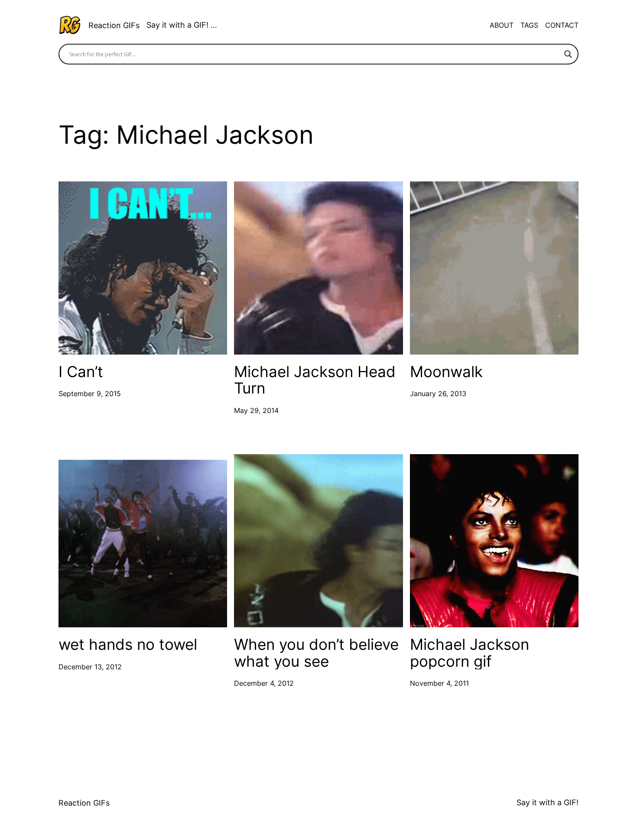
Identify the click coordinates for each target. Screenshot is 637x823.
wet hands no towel (127, 644)
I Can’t (80, 371)
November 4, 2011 (439, 683)
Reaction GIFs (114, 25)
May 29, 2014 (256, 410)
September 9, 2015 (89, 393)
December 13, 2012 (90, 666)
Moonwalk (446, 371)
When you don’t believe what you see (316, 652)
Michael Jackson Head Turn (315, 380)
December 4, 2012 (264, 683)
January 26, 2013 (438, 393)
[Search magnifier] (568, 54)
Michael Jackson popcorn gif (469, 652)
